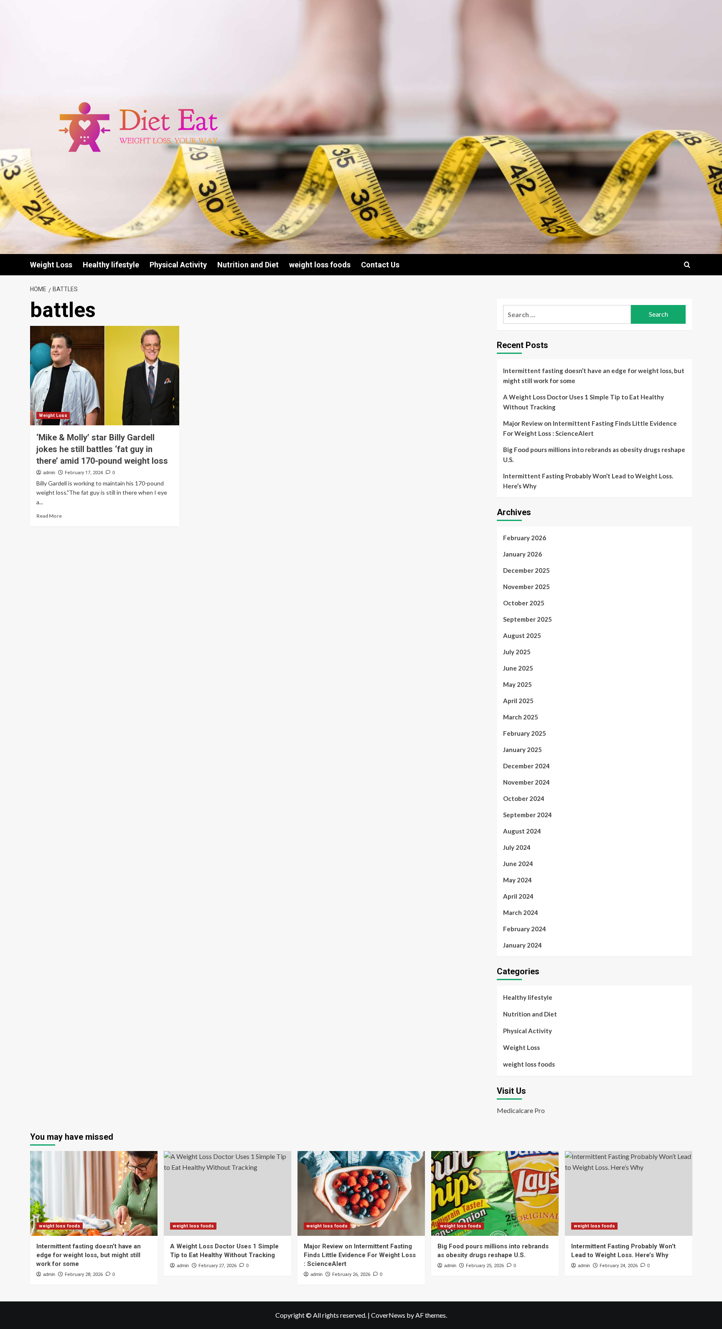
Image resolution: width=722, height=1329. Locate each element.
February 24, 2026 (619, 1265)
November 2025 (526, 586)
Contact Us (380, 264)
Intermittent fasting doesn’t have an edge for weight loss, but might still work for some (593, 375)
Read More (49, 516)
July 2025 (517, 652)
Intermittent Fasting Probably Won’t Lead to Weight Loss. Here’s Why (588, 481)
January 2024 (522, 945)
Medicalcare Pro (521, 1110)
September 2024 (527, 814)
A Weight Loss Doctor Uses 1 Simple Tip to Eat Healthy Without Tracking (583, 402)
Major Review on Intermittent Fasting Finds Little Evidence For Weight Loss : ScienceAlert (590, 428)
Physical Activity (178, 264)
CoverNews (388, 1315)
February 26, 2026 (351, 1274)
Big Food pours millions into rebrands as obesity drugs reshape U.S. (594, 454)
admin (49, 472)
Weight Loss (51, 264)
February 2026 (524, 537)
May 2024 (517, 880)
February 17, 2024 (84, 472)
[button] (687, 264)
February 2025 (524, 733)
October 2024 (523, 798)
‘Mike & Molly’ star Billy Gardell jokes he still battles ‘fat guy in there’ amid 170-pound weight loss (102, 449)
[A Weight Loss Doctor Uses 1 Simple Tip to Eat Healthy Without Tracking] (227, 1193)
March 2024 (520, 912)
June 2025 (518, 668)
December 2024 (526, 766)
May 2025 (517, 684)
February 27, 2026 (217, 1265)
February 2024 (524, 929)
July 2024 (517, 847)
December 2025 (526, 570)
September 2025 (527, 619)
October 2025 (523, 603)
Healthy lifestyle (111, 264)
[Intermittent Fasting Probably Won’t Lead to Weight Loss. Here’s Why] (628, 1193)
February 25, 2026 (485, 1265)
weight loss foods (320, 264)
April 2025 (518, 700)
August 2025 (522, 635)
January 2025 (522, 749)
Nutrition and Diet (248, 264)
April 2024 (518, 896)
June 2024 (518, 863)
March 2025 (520, 717)
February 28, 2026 (84, 1274)
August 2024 (522, 831)
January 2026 (522, 554)
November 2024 (526, 782)
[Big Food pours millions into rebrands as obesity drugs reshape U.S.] (495, 1193)
